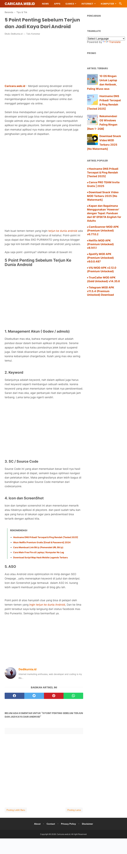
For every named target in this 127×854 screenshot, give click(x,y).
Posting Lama (74, 810)
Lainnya (47, 11)
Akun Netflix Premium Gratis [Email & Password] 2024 (41, 542)
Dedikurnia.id (16, 34)
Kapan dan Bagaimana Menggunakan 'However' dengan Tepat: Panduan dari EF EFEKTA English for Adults (104, 213)
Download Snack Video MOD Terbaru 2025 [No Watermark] (102, 196)
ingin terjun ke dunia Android (46, 604)
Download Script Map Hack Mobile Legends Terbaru (40, 557)
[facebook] (14, 696)
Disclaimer (87, 824)
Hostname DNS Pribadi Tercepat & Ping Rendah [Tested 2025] (45, 537)
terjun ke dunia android (62, 230)
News (45, 3)
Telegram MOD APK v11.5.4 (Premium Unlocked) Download (100, 291)
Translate (67, 11)
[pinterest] (54, 696)
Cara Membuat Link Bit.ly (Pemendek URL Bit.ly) (38, 547)
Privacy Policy (68, 824)
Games (70, 3)
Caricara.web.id (20, 3)
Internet (87, 3)
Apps (57, 3)
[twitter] (34, 696)
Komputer (107, 3)
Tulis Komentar (33, 34)
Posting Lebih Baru (16, 810)
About (37, 824)
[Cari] (120, 4)
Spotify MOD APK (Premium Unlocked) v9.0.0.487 (100, 257)
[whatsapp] (73, 696)
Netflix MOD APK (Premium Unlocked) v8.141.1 (100, 244)
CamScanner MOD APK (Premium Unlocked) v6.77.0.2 (103, 230)
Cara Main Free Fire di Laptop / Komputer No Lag (38, 552)
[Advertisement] (44, 160)
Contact (51, 824)
